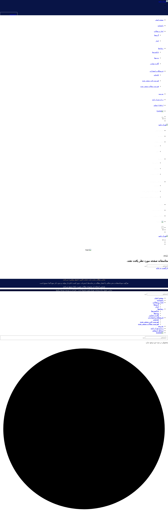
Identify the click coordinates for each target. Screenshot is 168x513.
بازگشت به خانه (162, 268)
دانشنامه (13, 14)
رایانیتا (58, 290)
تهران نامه (90, 290)
